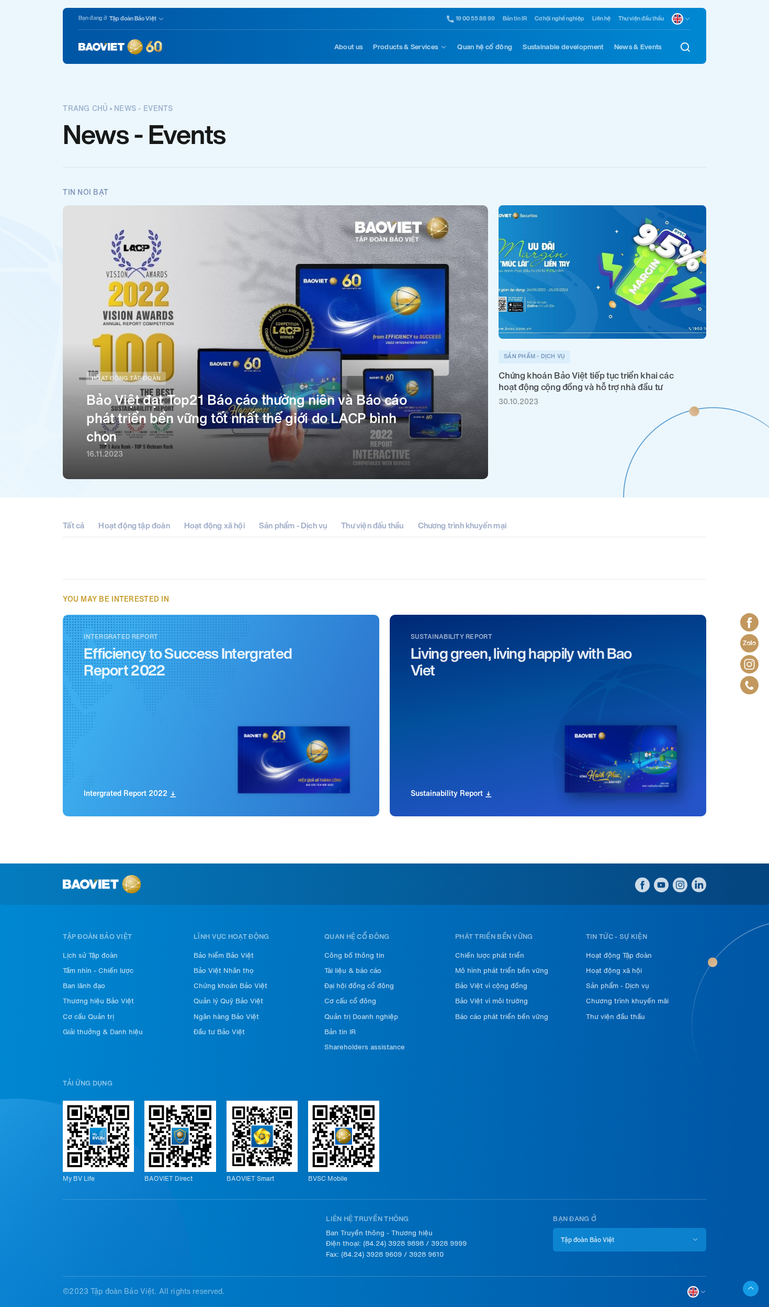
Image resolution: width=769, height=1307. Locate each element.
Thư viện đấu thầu (372, 525)
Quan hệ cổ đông (484, 47)
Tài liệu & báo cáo (352, 970)
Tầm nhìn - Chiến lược (98, 970)
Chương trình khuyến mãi (627, 1001)
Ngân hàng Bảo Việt (226, 1017)
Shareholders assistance (364, 1047)
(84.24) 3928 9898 (393, 1243)
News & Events (638, 47)
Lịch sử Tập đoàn (90, 955)
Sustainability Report (448, 794)
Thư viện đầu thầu (641, 18)
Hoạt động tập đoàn (133, 525)
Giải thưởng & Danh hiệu (103, 1032)
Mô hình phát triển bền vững (501, 970)
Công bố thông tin (354, 955)
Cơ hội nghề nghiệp (559, 18)
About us (348, 47)
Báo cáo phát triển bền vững (501, 1017)
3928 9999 (449, 1243)
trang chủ (85, 108)
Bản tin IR (515, 18)
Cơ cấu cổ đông (350, 1001)
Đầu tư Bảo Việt (219, 1032)
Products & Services (405, 47)
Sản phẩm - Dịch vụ (293, 525)
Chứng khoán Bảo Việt (230, 986)
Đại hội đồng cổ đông (359, 986)
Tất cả (73, 525)
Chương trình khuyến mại (462, 525)
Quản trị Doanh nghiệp (361, 1017)
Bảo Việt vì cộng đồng (491, 986)
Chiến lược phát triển (489, 955)
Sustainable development (563, 47)
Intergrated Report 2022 (126, 794)
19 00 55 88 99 (475, 19)
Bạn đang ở (92, 18)
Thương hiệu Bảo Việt (98, 1001)
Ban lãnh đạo (84, 986)
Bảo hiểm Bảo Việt (224, 955)
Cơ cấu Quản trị (88, 1017)
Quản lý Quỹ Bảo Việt (228, 1001)
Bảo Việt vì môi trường (491, 1001)
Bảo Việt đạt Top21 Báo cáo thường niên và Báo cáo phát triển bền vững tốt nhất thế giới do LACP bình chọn (246, 418)
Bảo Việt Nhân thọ (224, 970)
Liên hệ (601, 18)
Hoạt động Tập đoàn (619, 955)
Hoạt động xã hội (214, 525)
